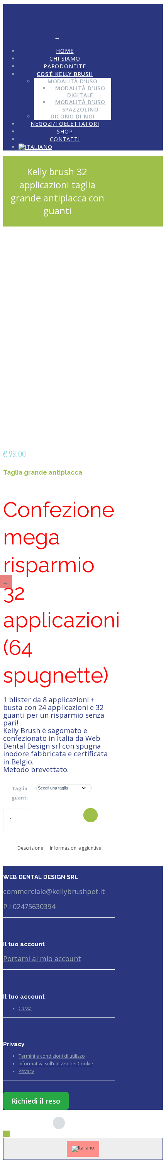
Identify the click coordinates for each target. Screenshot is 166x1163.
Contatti (65, 139)
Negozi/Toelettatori (64, 123)
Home (64, 50)
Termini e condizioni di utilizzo (52, 1056)
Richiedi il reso (36, 1101)
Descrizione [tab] (30, 848)
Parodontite (65, 66)
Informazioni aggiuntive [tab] (75, 848)
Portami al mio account (42, 958)
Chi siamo (64, 58)
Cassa (25, 1008)
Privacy (26, 1071)
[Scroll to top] (6, 1134)
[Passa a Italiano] (83, 1149)
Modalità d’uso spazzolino (80, 105)
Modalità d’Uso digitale (80, 92)
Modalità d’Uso (72, 81)
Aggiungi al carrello (90, 815)
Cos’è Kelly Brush (65, 74)
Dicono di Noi (73, 116)
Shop (65, 131)
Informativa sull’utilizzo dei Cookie (56, 1063)
